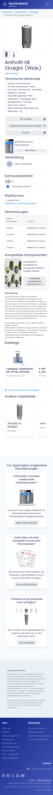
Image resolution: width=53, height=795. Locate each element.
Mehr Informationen (26, 523)
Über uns (6, 728)
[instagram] (13, 775)
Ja (21, 111)
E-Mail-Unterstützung (40, 769)
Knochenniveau (22, 83)
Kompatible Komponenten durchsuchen (34, 281)
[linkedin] (3, 775)
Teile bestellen (26, 643)
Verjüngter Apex (29, 99)
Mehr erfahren (30, 150)
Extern (32, 87)
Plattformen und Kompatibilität (20, 204)
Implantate (20, 12)
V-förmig (26, 102)
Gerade (22, 93)
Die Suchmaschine (26, 584)
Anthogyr (34, 12)
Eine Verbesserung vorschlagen (23, 390)
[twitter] (17, 775)
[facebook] (8, 775)
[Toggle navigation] (47, 4)
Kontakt (6, 732)
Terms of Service (40, 790)
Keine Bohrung (31, 108)
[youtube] (22, 775)
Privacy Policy (43, 786)
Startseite (7, 12)
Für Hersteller (8, 751)
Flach (23, 105)
